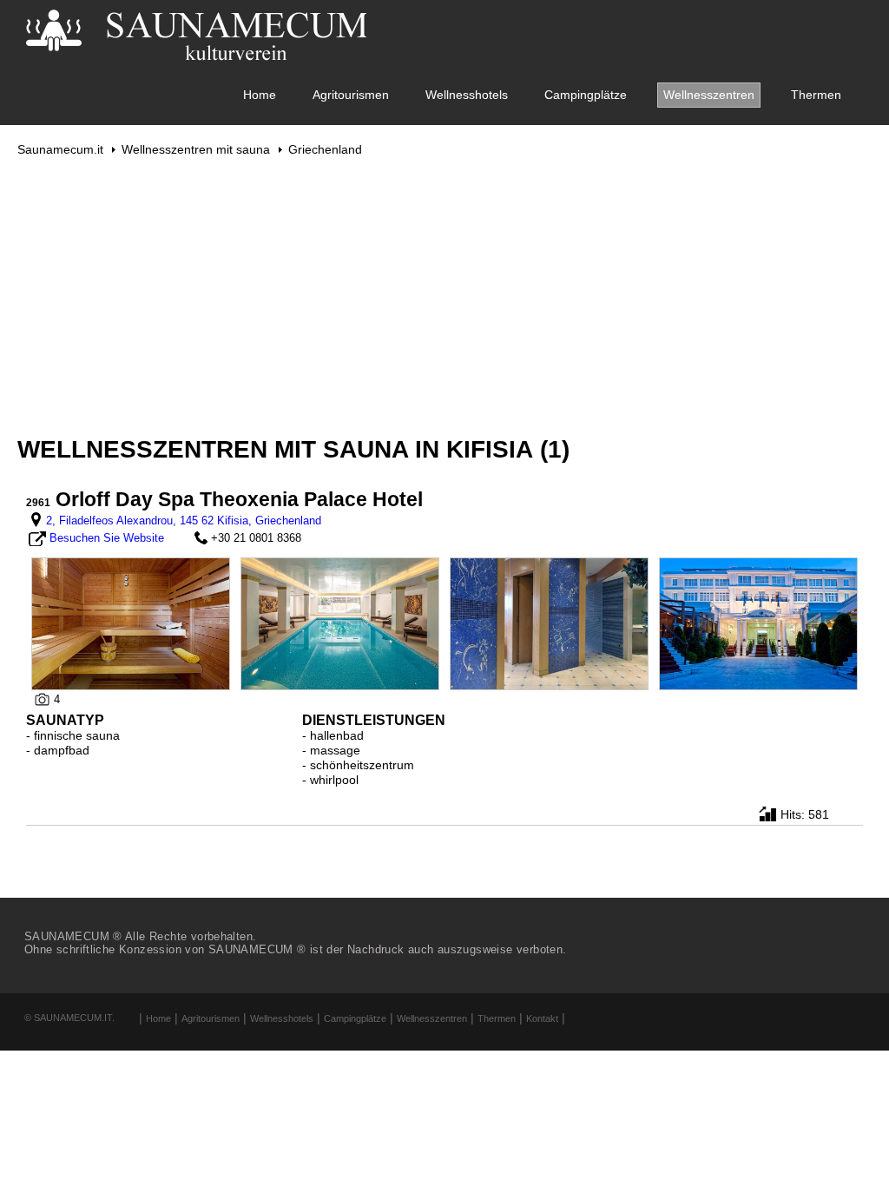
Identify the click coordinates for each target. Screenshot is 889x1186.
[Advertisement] (444, 296)
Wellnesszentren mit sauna (196, 149)
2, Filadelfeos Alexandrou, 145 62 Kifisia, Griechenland (183, 520)
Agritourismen (351, 95)
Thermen (816, 95)
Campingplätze (585, 95)
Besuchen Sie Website (106, 537)
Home (259, 95)
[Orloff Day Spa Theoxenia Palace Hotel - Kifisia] (130, 622)
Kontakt (542, 1018)
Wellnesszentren (708, 95)
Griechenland (325, 149)
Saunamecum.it (60, 149)
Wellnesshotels (466, 95)
